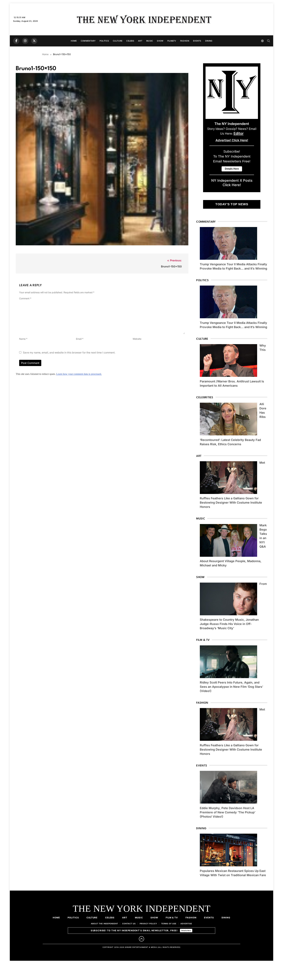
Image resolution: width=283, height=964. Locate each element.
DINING (208, 41)
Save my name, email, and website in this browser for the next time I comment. (69, 352)
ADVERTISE (186, 923)
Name (23, 338)
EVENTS (197, 41)
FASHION (184, 41)
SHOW (160, 41)
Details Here (186, 930)
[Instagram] (25, 41)
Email (79, 338)
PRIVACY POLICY (148, 923)
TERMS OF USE (168, 923)
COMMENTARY (88, 41)
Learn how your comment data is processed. (79, 374)
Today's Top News (231, 204)
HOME (74, 41)
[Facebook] (16, 41)
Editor (239, 133)
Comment (25, 298)
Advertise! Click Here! (232, 140)
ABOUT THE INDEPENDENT (104, 923)
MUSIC (149, 41)
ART (140, 41)
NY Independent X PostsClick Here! (231, 182)
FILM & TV (172, 917)
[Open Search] (268, 40)
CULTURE (117, 41)
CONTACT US (129, 923)
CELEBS (130, 41)
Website (137, 338)
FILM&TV (171, 41)
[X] (34, 41)
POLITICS (104, 41)
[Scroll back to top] (141, 938)
